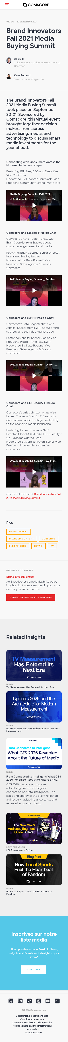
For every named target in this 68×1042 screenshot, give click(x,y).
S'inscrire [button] (33, 969)
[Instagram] (38, 1002)
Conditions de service (32, 1019)
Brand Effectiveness (20, 577)
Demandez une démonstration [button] (31, 597)
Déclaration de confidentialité (32, 1015)
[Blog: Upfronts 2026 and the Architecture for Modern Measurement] (34, 706)
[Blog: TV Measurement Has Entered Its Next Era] (34, 665)
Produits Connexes (20, 570)
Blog (9, 684)
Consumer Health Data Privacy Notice (32, 1022)
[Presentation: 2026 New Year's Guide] (34, 828)
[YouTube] (48, 1002)
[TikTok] (29, 1002)
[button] (7, 5)
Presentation (15, 847)
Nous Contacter (34, 1032)
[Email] (57, 1002)
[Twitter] (11, 1002)
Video (10, 21)
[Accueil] (36, 5)
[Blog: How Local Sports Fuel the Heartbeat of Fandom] (34, 869)
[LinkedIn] (20, 1002)
